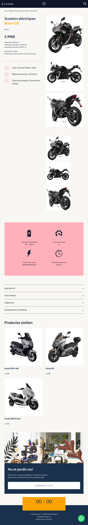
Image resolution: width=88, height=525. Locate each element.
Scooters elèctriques (22, 11)
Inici (6, 11)
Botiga (11, 11)
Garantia (9, 303)
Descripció (9, 288)
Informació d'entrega (15, 310)
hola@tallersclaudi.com (44, 517)
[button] (81, 518)
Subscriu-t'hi (44, 485)
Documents (10, 295)
